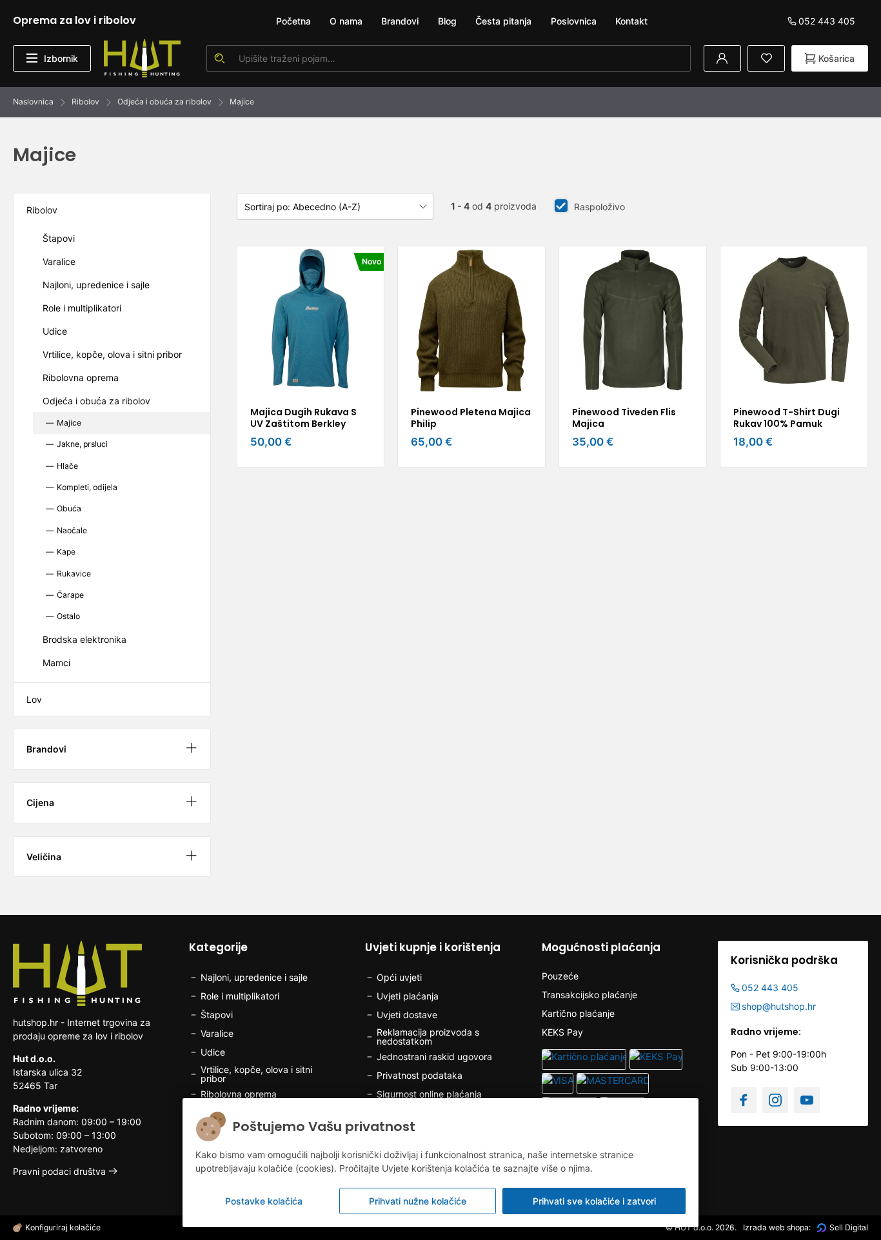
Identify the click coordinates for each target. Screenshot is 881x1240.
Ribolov (85, 101)
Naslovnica (33, 101)
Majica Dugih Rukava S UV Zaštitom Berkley (303, 418)
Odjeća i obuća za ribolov (164, 101)
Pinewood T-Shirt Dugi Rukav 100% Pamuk (786, 418)
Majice (242, 101)
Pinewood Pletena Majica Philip (471, 418)
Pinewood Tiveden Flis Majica (624, 418)
